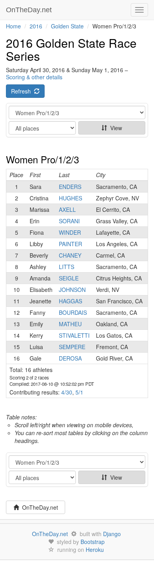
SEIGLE (69, 278)
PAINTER (70, 244)
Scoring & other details (34, 77)
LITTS (66, 267)
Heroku (95, 549)
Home (13, 26)
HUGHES (70, 198)
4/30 (66, 392)
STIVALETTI (74, 335)
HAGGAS (70, 301)
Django (112, 534)
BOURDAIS (73, 312)
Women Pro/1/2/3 (42, 159)
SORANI (69, 221)
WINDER (70, 232)
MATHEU (70, 324)
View (114, 128)
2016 (36, 26)
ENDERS (70, 187)
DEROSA (70, 358)
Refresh (22, 91)
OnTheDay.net (30, 10)
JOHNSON (72, 289)
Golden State (67, 26)
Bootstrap (93, 542)
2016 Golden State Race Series (71, 49)
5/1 (79, 392)
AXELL (67, 209)
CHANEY (70, 255)
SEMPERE (72, 347)
